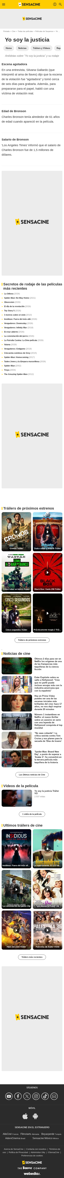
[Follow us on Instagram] (36, 1096)
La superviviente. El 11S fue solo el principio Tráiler (48, 865)
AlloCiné (7, 1134)
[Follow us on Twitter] (27, 1096)
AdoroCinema (12, 1138)
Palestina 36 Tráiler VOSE (48, 947)
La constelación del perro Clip (16, 906)
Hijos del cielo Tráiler (16, 947)
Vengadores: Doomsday (18, 323)
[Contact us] (54, 1096)
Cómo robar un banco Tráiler (16, 589)
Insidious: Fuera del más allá (20, 319)
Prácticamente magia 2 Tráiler (48, 630)
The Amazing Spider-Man (19, 374)
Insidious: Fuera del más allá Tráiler (16, 865)
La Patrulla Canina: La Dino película (23, 340)
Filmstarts (26, 1134)
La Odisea (12, 294)
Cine (13, 31)
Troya (10, 370)
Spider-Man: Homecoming (19, 357)
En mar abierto (14, 332)
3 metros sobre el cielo (18, 315)
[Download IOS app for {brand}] (27, 1115)
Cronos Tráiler (16, 548)
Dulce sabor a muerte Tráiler (47, 548)
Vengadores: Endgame (18, 349)
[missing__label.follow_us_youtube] (9, 1096)
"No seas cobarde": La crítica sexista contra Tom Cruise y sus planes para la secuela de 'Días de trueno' (48, 737)
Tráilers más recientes (32, 957)
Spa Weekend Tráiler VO (47, 906)
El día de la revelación (17, 306)
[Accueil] (29, 4)
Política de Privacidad (18, 1152)
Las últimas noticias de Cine (32, 775)
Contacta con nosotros (36, 1149)
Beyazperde (47, 1134)
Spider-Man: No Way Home (20, 298)
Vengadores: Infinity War (18, 327)
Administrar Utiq (38, 1152)
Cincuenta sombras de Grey (20, 353)
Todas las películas (25, 31)
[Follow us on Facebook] (18, 1096)
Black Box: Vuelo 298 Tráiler (47, 589)
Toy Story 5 (12, 311)
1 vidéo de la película (32, 814)
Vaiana (10, 344)
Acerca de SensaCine (13, 1149)
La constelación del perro (19, 336)
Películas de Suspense (44, 31)
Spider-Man (12, 366)
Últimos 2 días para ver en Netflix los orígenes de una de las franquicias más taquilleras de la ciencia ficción (48, 664)
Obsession (12, 302)
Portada (6, 31)
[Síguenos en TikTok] (45, 1096)
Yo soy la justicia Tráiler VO (46, 792)
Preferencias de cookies (32, 1156)
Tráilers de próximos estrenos (32, 640)
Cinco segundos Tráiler (16, 630)
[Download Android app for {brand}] (37, 1115)
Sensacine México (42, 1138)
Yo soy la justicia (27, 40)
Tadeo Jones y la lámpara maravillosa (25, 361)
